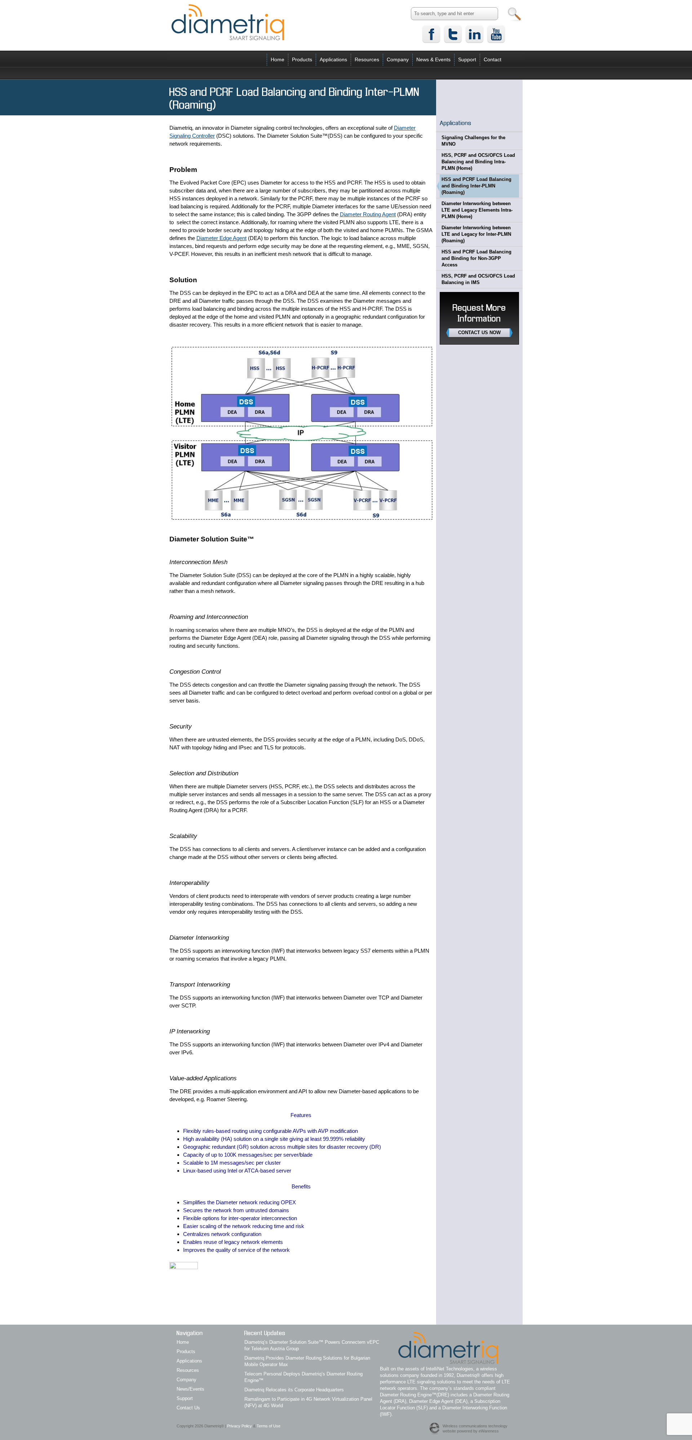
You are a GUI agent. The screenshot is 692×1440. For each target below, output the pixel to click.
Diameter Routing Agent (368, 214)
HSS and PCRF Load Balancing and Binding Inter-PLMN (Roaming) (476, 186)
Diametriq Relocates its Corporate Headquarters (294, 1389)
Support (467, 59)
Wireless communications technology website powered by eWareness (475, 1428)
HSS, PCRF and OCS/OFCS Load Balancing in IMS (478, 279)
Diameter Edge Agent (221, 238)
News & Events (433, 59)
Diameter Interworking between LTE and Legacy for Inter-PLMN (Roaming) (476, 234)
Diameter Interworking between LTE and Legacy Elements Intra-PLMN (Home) (477, 210)
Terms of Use (268, 1426)
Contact (492, 59)
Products (302, 59)
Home (277, 59)
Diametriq (228, 22)
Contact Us (188, 1407)
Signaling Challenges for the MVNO (473, 141)
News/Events (190, 1389)
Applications (333, 59)
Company (398, 59)
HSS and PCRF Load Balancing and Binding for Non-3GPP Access (476, 258)
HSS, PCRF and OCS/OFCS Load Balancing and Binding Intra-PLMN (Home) (478, 161)
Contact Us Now (479, 332)
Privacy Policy (239, 1426)
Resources (367, 59)
